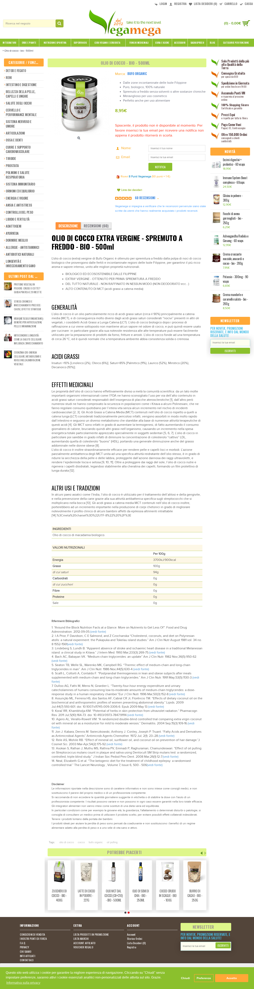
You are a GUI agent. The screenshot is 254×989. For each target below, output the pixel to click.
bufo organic (96, 842)
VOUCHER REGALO (83, 947)
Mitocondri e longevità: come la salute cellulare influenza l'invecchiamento (28, 339)
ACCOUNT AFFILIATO (84, 943)
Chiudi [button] (185, 978)
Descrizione (68, 225)
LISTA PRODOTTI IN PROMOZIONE (91, 934)
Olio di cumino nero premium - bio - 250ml (59, 895)
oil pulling (112, 842)
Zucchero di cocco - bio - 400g (167, 895)
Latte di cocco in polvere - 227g (194, 895)
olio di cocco (66, 842)
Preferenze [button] (204, 978)
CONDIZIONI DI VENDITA (32, 934)
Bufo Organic (137, 73)
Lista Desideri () (136, 943)
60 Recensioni (145, 197)
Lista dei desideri (131, 190)
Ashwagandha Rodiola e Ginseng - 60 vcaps (235, 238)
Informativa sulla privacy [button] (23, 982)
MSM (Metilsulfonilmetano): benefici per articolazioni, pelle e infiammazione (28, 322)
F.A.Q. (23, 943)
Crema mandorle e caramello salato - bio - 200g (235, 299)
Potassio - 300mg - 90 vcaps (235, 279)
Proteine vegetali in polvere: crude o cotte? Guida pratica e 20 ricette (27, 288)
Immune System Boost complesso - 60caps (235, 180)
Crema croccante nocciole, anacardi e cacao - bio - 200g (233, 259)
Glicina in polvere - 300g (232, 198)
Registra (131, 947)
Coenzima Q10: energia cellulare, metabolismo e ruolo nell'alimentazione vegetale (27, 358)
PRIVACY (24, 947)
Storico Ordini (134, 939)
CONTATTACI (26, 960)
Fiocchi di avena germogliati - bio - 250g (233, 218)
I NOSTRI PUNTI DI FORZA (33, 939)
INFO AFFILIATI (27, 956)
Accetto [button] (231, 978)
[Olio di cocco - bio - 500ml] (79, 103)
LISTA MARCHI (81, 939)
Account (131, 934)
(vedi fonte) (98, 632)
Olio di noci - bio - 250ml (86, 893)
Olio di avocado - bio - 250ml (141, 895)
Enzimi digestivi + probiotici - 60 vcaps (234, 162)
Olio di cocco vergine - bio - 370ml (113, 895)
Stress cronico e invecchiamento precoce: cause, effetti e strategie (27, 305)
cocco (81, 842)
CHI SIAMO (25, 951)
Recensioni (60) (96, 225)
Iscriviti (230, 351)
